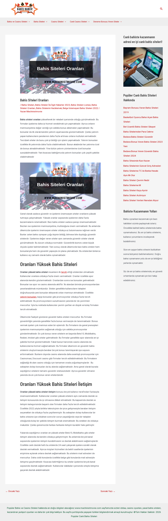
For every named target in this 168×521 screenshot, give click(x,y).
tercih (64, 272)
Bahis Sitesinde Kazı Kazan (136, 160)
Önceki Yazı (13, 491)
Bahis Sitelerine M (132, 185)
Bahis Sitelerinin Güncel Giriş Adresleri (142, 166)
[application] (28, 22)
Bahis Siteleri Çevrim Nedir (136, 180)
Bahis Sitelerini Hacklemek (49, 108)
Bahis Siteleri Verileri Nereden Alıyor (141, 200)
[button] (161, 9)
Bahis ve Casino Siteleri (17, 21)
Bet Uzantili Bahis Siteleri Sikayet (139, 126)
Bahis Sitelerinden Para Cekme (138, 131)
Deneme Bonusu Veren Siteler (106, 21)
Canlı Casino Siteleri (78, 21)
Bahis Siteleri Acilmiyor (134, 195)
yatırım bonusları (28, 297)
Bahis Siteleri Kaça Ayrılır (135, 190)
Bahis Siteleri (39, 21)
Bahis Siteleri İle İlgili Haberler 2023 (52, 105)
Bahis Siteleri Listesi (81, 105)
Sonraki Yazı (108, 491)
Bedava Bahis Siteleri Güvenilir (138, 137)
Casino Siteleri (57, 21)
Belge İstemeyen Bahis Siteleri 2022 (80, 108)
